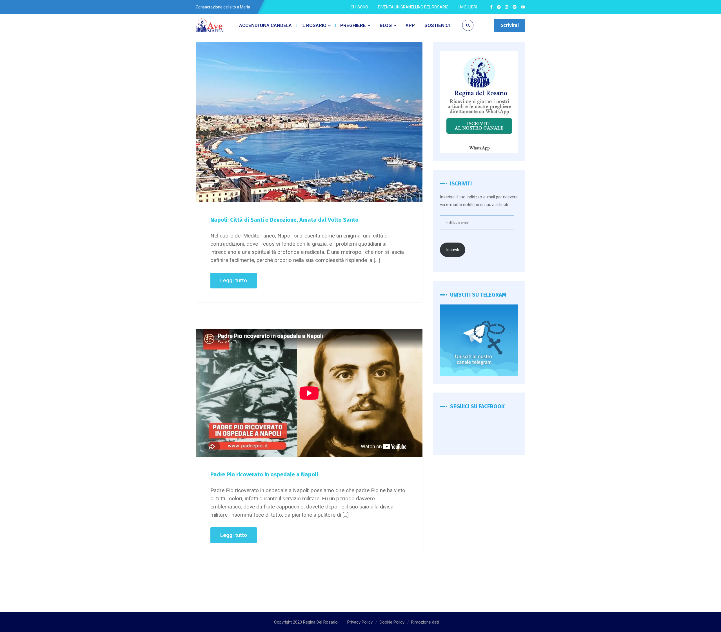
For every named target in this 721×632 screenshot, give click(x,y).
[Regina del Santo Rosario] (210, 25)
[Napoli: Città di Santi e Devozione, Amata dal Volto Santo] (309, 122)
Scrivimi (509, 25)
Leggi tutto (233, 280)
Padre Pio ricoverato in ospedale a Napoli (264, 474)
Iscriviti (452, 249)
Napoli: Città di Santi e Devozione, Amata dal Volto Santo (284, 219)
